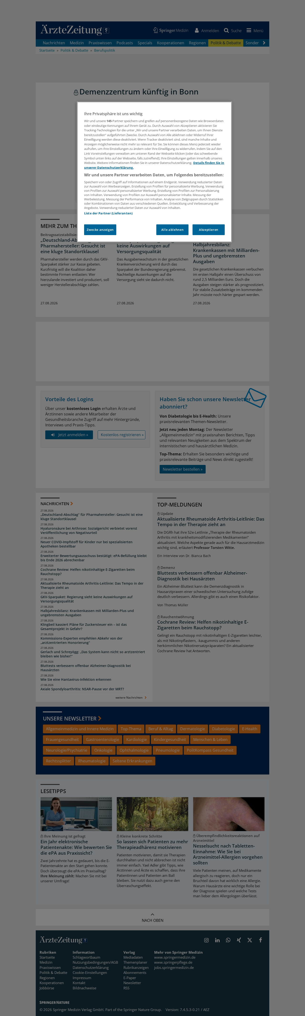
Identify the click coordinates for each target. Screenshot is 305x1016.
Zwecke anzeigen (100, 229)
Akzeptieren (208, 229)
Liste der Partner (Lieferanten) (108, 213)
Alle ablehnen (172, 229)
